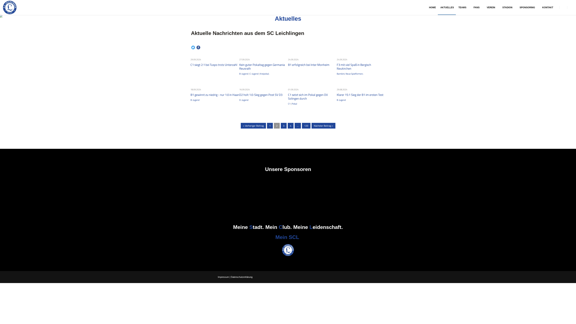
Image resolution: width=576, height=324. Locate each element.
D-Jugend (243, 100)
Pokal (294, 103)
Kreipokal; (264, 73)
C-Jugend (254, 73)
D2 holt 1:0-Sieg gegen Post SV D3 (260, 94)
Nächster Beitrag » (323, 126)
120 (306, 126)
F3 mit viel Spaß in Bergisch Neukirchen (354, 66)
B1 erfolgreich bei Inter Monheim (308, 64)
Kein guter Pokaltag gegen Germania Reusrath (262, 66)
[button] (193, 47)
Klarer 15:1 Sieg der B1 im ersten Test (360, 94)
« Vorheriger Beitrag (253, 126)
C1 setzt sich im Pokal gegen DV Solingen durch (308, 96)
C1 (289, 103)
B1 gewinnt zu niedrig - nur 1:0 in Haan (214, 94)
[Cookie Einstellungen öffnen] (6, 320)
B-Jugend (243, 73)
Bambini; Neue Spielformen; (350, 73)
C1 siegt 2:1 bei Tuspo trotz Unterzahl (213, 64)
